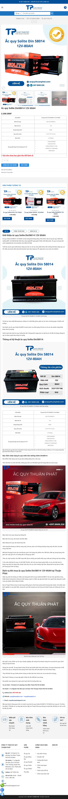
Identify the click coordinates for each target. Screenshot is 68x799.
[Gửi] (52, 13)
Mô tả (6, 231)
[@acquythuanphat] (2, 794)
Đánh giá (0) (33, 231)
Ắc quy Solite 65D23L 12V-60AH (34, 212)
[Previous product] (35, 21)
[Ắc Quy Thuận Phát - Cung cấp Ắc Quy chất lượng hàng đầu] (34, 7)
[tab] (6, 231)
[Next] (63, 57)
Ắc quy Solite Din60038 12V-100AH (55, 213)
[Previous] (4, 57)
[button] (2, 7)
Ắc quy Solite (47, 18)
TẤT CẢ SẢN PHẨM (32, 18)
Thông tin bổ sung (19, 231)
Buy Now (24, 165)
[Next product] (32, 21)
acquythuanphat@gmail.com (17, 700)
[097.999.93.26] (2, 785)
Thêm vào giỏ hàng (10, 165)
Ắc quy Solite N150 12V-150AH (12, 212)
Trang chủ (20, 18)
